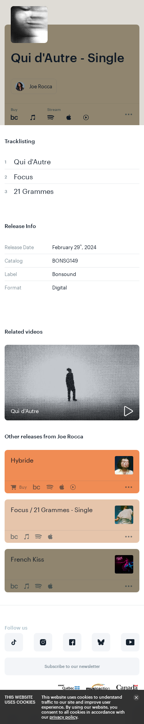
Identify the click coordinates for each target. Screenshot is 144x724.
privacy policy (63, 716)
